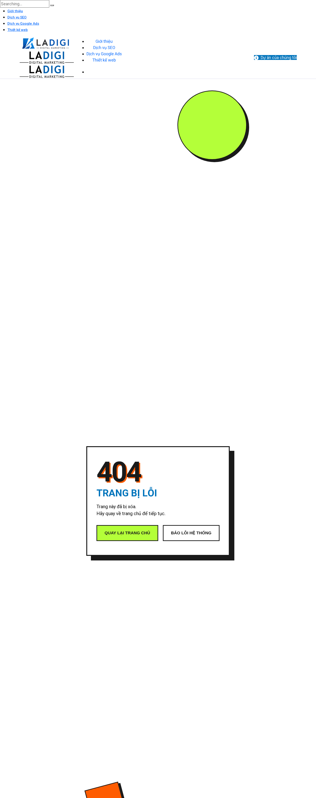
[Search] (52, 5)
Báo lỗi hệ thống (191, 533)
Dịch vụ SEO (17, 17)
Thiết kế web (17, 30)
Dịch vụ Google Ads (23, 24)
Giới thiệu (15, 11)
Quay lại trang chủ (127, 533)
